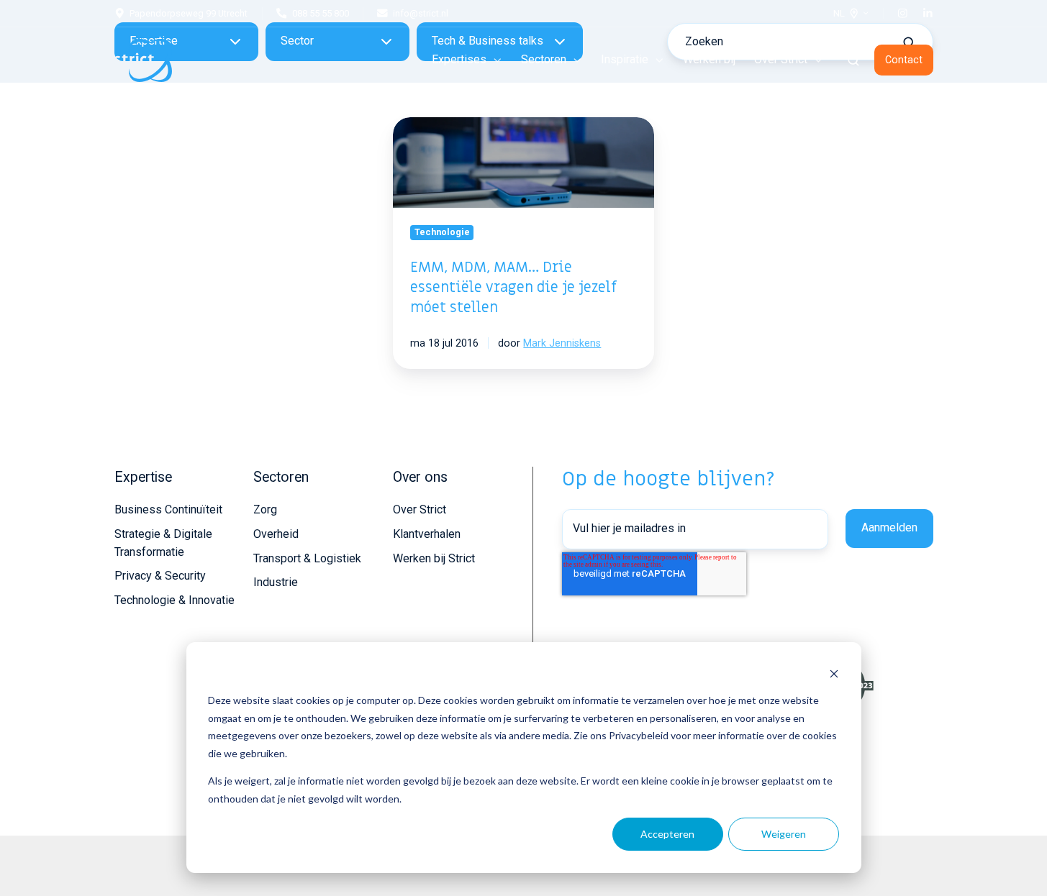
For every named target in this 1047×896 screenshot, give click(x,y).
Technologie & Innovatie (174, 600)
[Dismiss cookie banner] (834, 673)
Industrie (275, 582)
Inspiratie (624, 59)
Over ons (420, 477)
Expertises (459, 59)
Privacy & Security (160, 575)
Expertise (143, 477)
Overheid (276, 534)
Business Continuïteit (168, 509)
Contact (904, 59)
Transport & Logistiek (307, 558)
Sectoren (543, 59)
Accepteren (667, 834)
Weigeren (783, 834)
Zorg (265, 509)
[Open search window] (853, 60)
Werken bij (709, 59)
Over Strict (780, 59)
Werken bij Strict (434, 558)
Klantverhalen (427, 534)
